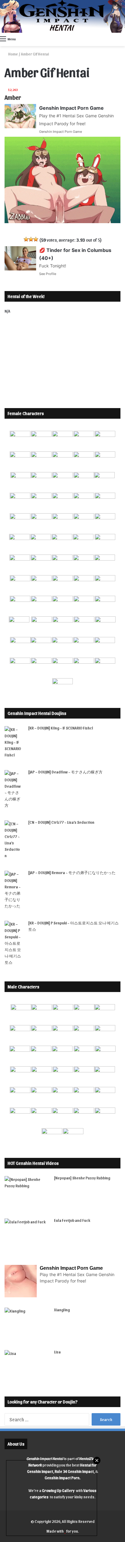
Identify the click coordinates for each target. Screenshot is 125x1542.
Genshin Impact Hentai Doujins (37, 713)
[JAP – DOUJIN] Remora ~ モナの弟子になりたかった (72, 872)
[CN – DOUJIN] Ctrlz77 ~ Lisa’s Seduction (61, 822)
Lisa (57, 1351)
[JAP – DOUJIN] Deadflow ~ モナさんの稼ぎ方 (65, 771)
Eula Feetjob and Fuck (72, 1220)
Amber (13, 97)
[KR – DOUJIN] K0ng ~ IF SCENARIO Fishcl (60, 728)
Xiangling (62, 1309)
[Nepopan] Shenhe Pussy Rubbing (82, 1177)
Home (13, 54)
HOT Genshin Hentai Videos (33, 1163)
